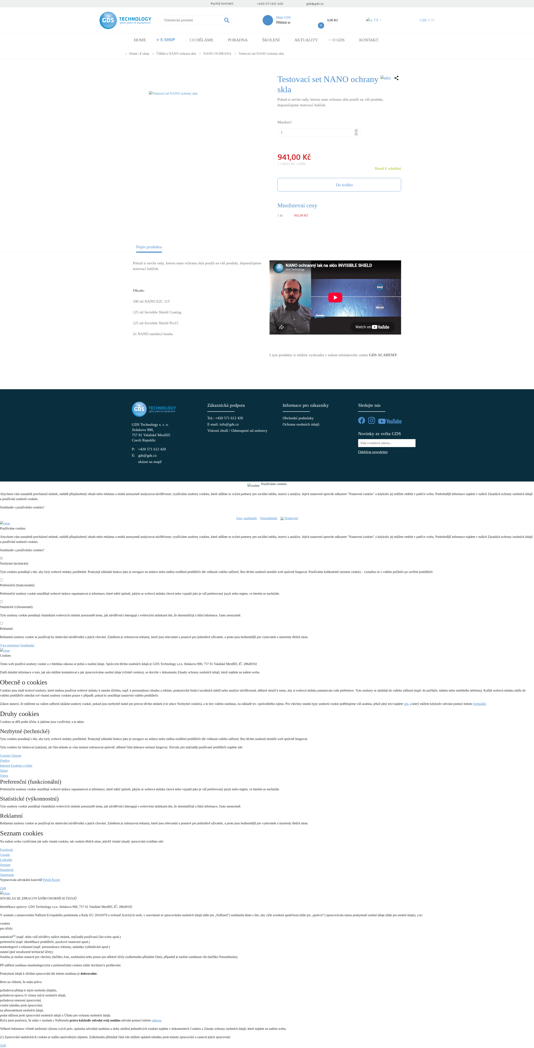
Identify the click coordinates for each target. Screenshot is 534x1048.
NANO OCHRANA (217, 53)
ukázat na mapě (150, 462)
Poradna (238, 40)
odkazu (156, 1020)
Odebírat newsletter (373, 452)
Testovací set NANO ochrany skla (261, 53)
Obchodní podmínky (298, 418)
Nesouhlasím (268, 518)
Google (5, 855)
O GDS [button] (338, 40)
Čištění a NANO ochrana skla (176, 53)
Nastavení (291, 518)
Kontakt (368, 40)
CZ (377, 20)
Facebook (6, 850)
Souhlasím (27, 645)
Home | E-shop (139, 53)
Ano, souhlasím (246, 518)
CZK (423, 20)
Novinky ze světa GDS (379, 433)
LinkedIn (6, 860)
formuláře (479, 704)
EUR (431, 20)
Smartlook (7, 870)
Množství (284, 122)
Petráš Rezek (51, 880)
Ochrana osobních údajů (301, 424)
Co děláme (201, 40)
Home (140, 40)
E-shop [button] (168, 40)
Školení (271, 40)
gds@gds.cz (315, 3)
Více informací (10, 645)
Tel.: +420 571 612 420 (225, 418)
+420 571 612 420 (270, 3)
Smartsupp (7, 875)
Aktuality (306, 40)
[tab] (166, 248)
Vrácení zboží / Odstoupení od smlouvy (229, 430)
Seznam (5, 865)
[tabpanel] (267, 314)
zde (406, 704)
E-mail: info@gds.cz (223, 424)
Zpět (3, 888)
